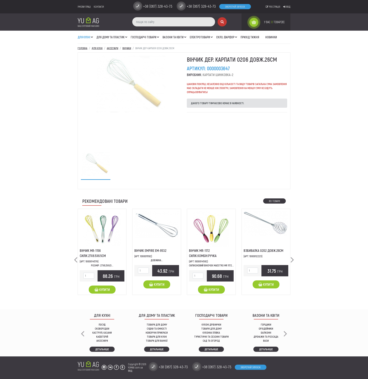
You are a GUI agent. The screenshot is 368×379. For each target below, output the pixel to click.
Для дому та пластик (110, 37)
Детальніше (102, 349)
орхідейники (266, 328)
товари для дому (211, 328)
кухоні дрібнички (211, 324)
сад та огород (211, 340)
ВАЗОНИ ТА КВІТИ (173, 37)
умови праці (84, 6)
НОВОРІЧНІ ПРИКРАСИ (157, 332)
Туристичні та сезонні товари (211, 336)
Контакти (99, 6)
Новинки (271, 37)
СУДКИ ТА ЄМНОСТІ (157, 328)
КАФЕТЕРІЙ (102, 336)
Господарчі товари (143, 37)
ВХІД (130, 370)
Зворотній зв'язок (235, 6)
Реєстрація (274, 6)
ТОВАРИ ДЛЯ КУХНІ (157, 336)
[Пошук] (222, 21)
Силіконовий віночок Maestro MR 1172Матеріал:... (217, 265)
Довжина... (157, 260)
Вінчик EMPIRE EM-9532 (150, 250)
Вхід (288, 6)
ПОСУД (102, 324)
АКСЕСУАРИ (102, 340)
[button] (92, 35)
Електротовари (200, 37)
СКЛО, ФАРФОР (225, 37)
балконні (266, 332)
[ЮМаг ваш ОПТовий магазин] (88, 22)
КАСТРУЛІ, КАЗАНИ (102, 332)
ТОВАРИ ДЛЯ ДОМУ (157, 324)
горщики (266, 324)
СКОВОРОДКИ (102, 328)
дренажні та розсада (266, 336)
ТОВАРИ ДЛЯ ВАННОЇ (157, 340)
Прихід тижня (250, 37)
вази (266, 340)
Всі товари (274, 201)
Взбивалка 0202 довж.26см (263, 250)
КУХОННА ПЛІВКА (211, 332)
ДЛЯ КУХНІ (84, 37)
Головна (82, 48)
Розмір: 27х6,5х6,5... (102, 265)
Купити (104, 289)
